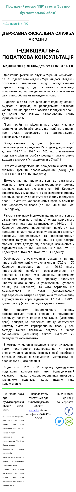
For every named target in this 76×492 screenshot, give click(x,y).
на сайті (34, 410)
